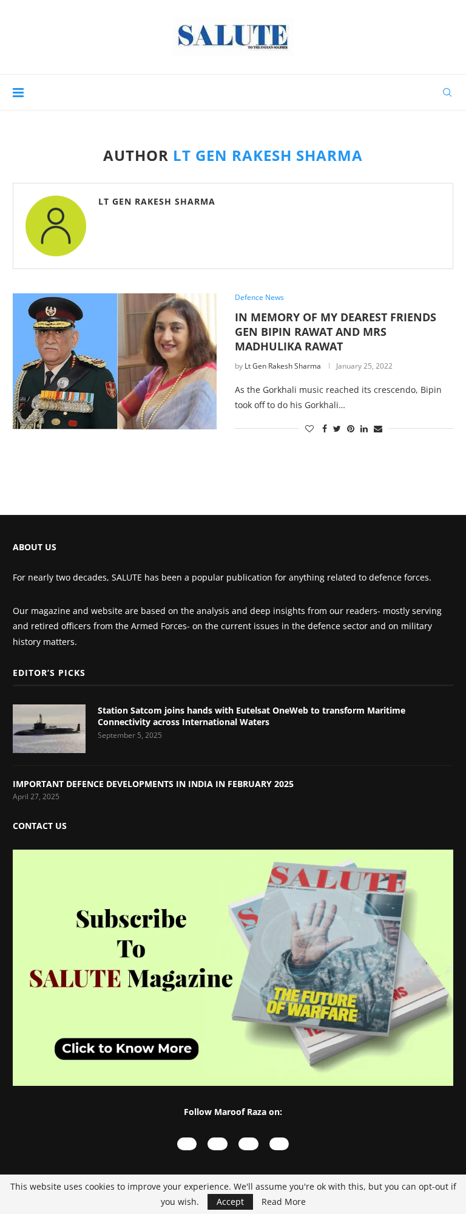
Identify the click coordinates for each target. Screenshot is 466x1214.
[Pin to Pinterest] (350, 428)
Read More (284, 1202)
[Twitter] (279, 1143)
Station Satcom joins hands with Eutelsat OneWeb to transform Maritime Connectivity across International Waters (251, 716)
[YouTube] (187, 1143)
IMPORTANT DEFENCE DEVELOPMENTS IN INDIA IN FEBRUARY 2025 (154, 783)
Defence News (259, 297)
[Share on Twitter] (337, 428)
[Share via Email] (378, 428)
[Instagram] (218, 1143)
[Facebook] (248, 1143)
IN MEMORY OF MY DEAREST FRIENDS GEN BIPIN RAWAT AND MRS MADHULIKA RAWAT (335, 331)
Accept (230, 1201)
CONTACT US (40, 825)
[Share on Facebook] (324, 428)
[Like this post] (309, 428)
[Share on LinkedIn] (364, 428)
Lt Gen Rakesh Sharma (156, 201)
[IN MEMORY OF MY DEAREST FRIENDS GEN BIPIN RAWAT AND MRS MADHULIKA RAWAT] (115, 361)
